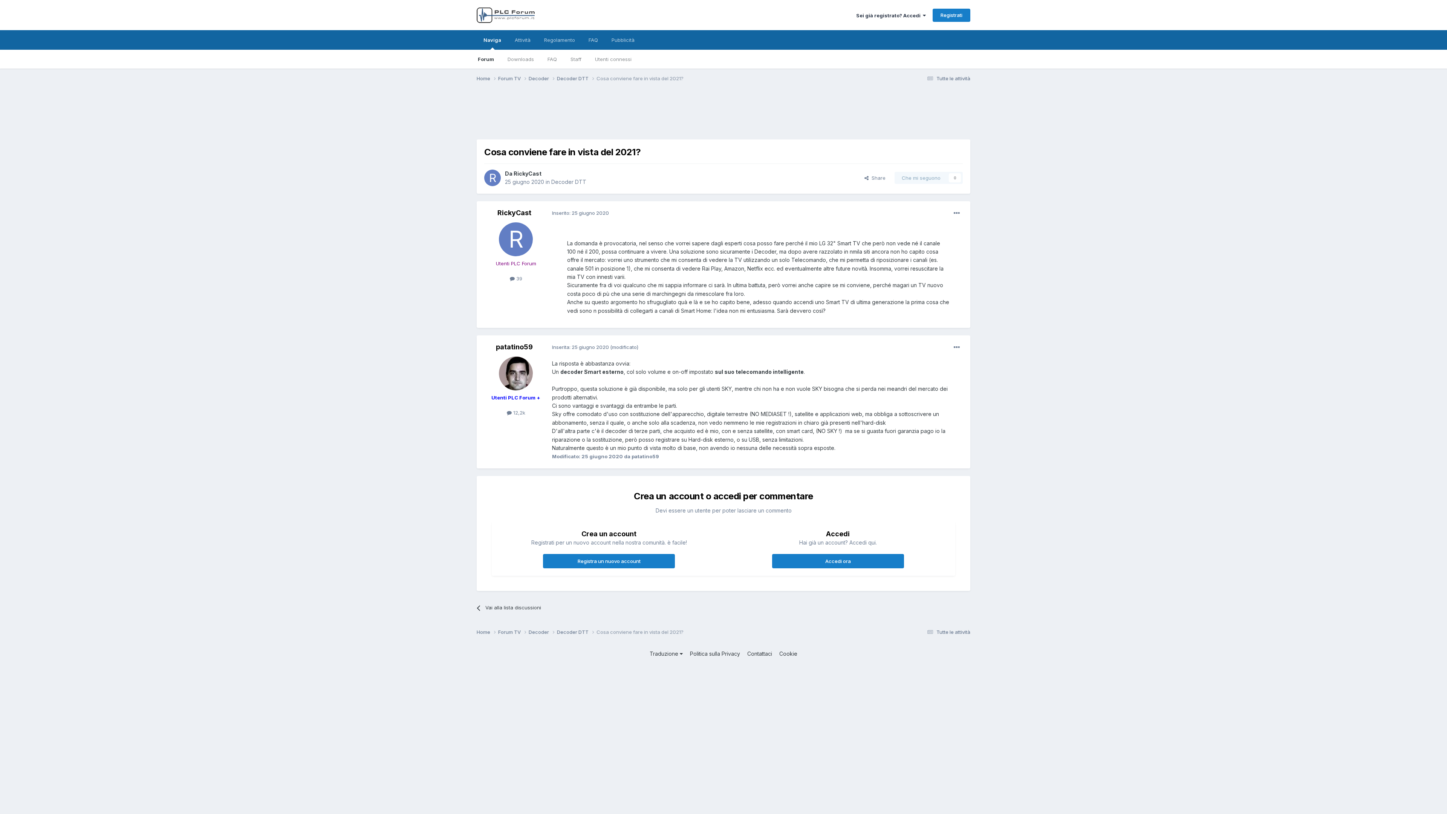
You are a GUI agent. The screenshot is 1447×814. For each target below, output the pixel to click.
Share (877, 178)
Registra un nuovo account (609, 561)
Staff (576, 59)
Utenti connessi (613, 59)
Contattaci (759, 653)
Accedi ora (838, 561)
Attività (523, 40)
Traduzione (665, 653)
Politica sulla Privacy (715, 653)
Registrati (951, 15)
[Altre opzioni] (956, 213)
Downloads (521, 59)
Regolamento (559, 40)
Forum (486, 59)
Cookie (788, 653)
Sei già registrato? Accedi (889, 15)
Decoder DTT (568, 182)
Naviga (492, 40)
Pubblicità (623, 40)
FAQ (552, 59)
